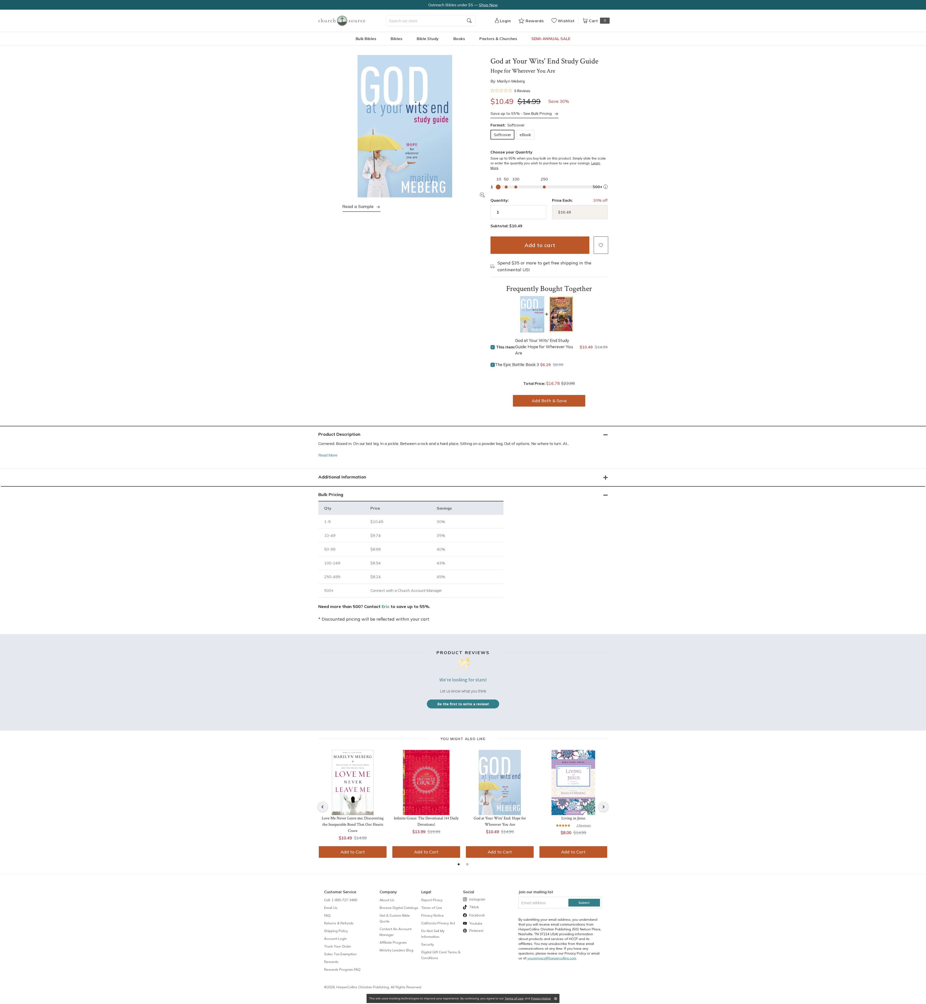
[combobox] (431, 20)
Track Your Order (337, 946)
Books (459, 38)
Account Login (335, 938)
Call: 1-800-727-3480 (340, 900)
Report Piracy (432, 900)
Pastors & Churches (498, 38)
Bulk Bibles (366, 38)
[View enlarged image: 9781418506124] (405, 126)
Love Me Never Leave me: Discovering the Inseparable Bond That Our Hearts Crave (353, 824)
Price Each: (562, 200)
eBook (525, 134)
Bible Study (428, 38)
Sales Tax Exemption (340, 954)
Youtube (475, 923)
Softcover (502, 134)
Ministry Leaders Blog (396, 950)
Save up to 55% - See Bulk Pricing (521, 113)
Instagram (477, 899)
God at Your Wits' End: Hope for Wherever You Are (500, 821)
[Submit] (469, 20)
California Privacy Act (438, 923)
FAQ (327, 915)
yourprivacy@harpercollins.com (551, 958)
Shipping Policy (336, 931)
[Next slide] (603, 807)
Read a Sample (358, 206)
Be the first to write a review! (463, 704)
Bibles (396, 38)
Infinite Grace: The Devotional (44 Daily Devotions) (426, 821)
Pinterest (476, 930)
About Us (387, 900)
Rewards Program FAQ (342, 969)
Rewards (331, 962)
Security (427, 944)
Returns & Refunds (339, 923)
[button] (601, 245)
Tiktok (474, 907)
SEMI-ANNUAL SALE (550, 38)
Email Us (330, 908)
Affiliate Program (393, 942)
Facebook (477, 915)
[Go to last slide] (322, 807)
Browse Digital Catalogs (399, 908)
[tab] (459, 864)
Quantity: (499, 200)
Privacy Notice (432, 915)
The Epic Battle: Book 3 (517, 364)
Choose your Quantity (511, 152)
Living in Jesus (573, 818)
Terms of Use (431, 908)
